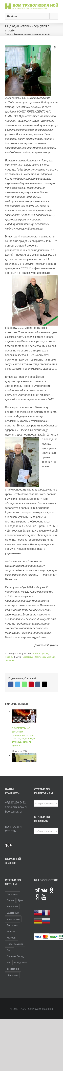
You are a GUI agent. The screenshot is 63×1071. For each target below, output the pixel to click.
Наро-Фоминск (15, 944)
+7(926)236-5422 (15, 802)
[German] (38, 920)
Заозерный (13, 912)
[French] (46, 912)
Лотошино (12, 925)
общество (9, 660)
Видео (10, 900)
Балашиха (12, 894)
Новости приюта (40, 653)
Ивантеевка (40, 657)
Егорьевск (12, 906)
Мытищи (51, 657)
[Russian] (46, 920)
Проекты (9, 657)
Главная (8, 34)
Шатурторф (20, 962)
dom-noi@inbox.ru (16, 807)
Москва (11, 931)
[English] (38, 912)
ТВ (8, 962)
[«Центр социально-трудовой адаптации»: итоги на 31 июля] (24, 755)
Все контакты (13, 811)
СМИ (9, 950)
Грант (21, 900)
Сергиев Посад (15, 956)
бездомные (28, 657)
